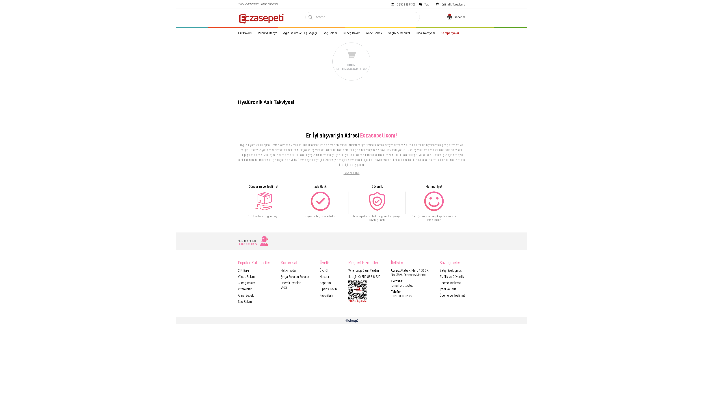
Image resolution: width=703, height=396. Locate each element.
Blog (284, 287)
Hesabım (325, 276)
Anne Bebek (246, 295)
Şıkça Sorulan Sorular (295, 276)
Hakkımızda (288, 270)
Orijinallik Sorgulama (453, 4)
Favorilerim (327, 295)
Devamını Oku (352, 173)
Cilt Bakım (244, 270)
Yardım (428, 4)
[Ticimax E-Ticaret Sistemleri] (351, 321)
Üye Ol (324, 270)
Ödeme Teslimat (450, 282)
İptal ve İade (448, 289)
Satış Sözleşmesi (451, 270)
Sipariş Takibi (329, 289)
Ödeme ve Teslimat (452, 295)
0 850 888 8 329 (406, 4)
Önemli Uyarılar (291, 282)
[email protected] (403, 285)
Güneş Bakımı (247, 282)
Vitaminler (245, 289)
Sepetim (325, 282)
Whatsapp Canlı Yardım (363, 270)
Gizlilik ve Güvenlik (452, 276)
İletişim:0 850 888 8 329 (364, 276)
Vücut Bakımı (246, 276)
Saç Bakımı (245, 301)
